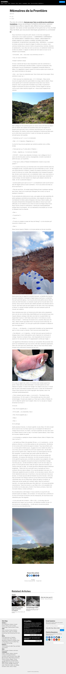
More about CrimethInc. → (36, 635)
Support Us (62, 1)
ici (10, 31)
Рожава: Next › (39, 580)
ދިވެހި (14, 665)
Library (5, 3)
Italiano (11, 653)
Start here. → (39, 640)
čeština (3, 659)
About (29, 3)
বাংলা (13, 662)
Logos (10, 631)
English (12, 18)
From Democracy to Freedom (8, 637)
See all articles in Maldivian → (37, 3)
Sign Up (62, 630)
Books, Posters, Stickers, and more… (10, 650)
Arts (3, 624)
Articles (4, 622)
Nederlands (8, 660)
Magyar (11, 659)
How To (11, 625)
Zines (3, 630)
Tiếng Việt (7, 665)
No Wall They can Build (14, 646)
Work (11, 638)
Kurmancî (4, 666)
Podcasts (13, 3)
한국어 (6, 662)
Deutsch (15, 653)
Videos (3, 631)
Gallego (17, 665)
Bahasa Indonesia (15, 657)
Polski (7, 656)
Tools (9, 3)
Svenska (17, 662)
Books (2, 3)
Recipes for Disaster (12, 640)
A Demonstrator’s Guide (13, 627)
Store (17, 3)
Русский (4, 656)
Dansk (3, 663)
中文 (10, 657)
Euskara (7, 659)
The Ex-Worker (5, 646)
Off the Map (9, 643)
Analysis (11, 624)
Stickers (15, 630)
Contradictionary (5, 638)
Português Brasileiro (11, 654)
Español (7, 653)
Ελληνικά (12, 656)
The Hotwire (5, 647)
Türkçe (15, 659)
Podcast (4, 644)
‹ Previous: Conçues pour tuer (29, 580)
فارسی (3, 660)
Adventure (6, 624)
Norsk (8, 666)
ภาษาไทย (10, 663)
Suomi (15, 656)
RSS (6, 644)
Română (10, 662)
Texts (12, 16)
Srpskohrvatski (14, 660)
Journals (7, 630)
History (7, 625)
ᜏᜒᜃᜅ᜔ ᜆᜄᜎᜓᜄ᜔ (13, 666)
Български (5, 657)
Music (7, 631)
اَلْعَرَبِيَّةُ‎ (3, 662)
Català (11, 665)
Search (20, 3)
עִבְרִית (6, 663)
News (14, 625)
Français (4, 654)
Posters (11, 630)
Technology (4, 627)
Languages (24, 3)
